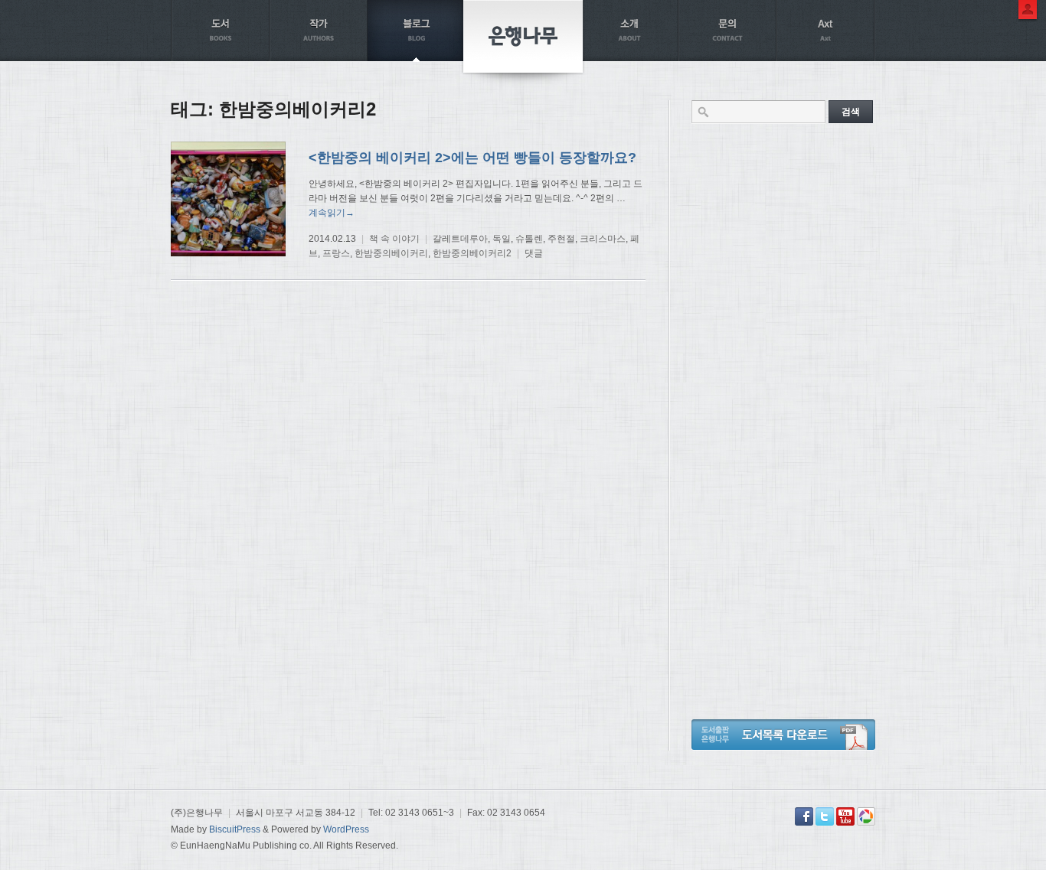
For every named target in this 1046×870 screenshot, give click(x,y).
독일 (501, 238)
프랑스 (336, 253)
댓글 (534, 253)
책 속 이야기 (394, 238)
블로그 (416, 30)
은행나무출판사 (523, 36)
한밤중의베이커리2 (472, 253)
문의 (727, 30)
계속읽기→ (332, 212)
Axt (825, 30)
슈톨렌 (529, 238)
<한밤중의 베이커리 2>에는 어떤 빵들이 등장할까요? (472, 157)
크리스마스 (603, 238)
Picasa (866, 816)
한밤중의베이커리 (391, 253)
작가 (318, 30)
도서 (220, 30)
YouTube (845, 816)
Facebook (804, 816)
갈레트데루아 (460, 238)
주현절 (561, 238)
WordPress (346, 829)
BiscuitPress (234, 829)
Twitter (825, 816)
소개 (629, 30)
